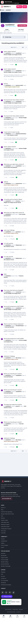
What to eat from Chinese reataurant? (14, 324)
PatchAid (3, 553)
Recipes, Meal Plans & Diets (7, 514)
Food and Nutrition (9, 327)
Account (3, 576)
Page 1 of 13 (13, 47)
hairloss (6, 83)
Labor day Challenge (9, 230)
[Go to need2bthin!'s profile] (2, 52)
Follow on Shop (7, 596)
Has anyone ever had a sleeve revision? (14, 100)
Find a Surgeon (4, 545)
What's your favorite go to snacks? (13, 373)
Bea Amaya (18, 357)
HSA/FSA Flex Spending (6, 511)
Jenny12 (18, 406)
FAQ (2, 516)
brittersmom (19, 183)
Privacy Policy (15, 609)
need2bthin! (8, 53)
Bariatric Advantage (5, 566)
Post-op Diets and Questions (10, 167)
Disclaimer (21, 609)
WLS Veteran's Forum (12, 135)
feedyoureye (19, 245)
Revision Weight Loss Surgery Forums (13, 54)
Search (2, 547)
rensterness (18, 292)
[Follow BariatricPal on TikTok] (13, 592)
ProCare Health (4, 559)
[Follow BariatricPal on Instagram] (6, 592)
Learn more (2, 2)
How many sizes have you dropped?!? (13, 290)
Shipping (3, 572)
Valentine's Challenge (9, 356)
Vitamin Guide (4, 520)
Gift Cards (3, 530)
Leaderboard (4, 541)
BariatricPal (3, 555)
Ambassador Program (6, 528)
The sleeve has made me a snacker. (13, 404)
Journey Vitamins (5, 564)
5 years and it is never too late (11, 132)
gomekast (18, 231)
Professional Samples (6, 584)
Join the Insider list (6, 498)
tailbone (6, 182)
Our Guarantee (4, 580)
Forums (3, 539)
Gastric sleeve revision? (10, 51)
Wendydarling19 (20, 325)
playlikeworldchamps (21, 133)
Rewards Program (5, 524)
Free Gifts (3, 533)
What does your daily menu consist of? (14, 164)
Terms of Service (8, 609)
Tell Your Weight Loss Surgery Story (12, 293)
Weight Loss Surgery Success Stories (12, 202)
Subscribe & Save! (5, 526)
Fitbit (5, 274)
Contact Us (3, 578)
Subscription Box (5, 522)
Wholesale (3, 582)
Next (23, 47)
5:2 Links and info (8, 243)
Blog (2, 509)
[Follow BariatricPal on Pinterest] (9, 592)
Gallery (2, 543)
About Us (3, 507)
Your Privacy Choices (11, 612)
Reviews (3, 518)
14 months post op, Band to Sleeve (13, 199)
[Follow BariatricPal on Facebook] (2, 592)
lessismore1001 (19, 85)
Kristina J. (18, 201)
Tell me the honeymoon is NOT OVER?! (14, 306)
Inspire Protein (4, 557)
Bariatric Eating (4, 561)
